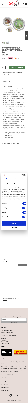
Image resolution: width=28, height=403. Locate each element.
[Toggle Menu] (2, 4)
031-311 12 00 (8, 330)
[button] (23, 11)
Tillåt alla (14, 223)
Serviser (7, 74)
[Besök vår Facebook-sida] (11, 395)
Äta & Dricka (20, 72)
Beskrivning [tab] (6, 81)
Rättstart (4, 74)
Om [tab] (23, 178)
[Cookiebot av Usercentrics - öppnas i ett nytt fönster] (20, 175)
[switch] (24, 208)
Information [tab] (14, 178)
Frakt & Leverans (5, 387)
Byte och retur (4, 384)
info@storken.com (9, 332)
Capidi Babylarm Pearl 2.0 (10, 259)
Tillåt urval (14, 227)
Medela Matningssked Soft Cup (11, 298)
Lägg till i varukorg (17, 67)
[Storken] (12, 3)
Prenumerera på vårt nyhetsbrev (14, 317)
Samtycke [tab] (5, 178)
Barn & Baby (15, 72)
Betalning (3, 381)
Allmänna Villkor (5, 390)
